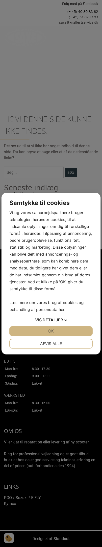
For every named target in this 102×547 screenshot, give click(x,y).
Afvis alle (51, 343)
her (61, 309)
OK (51, 330)
